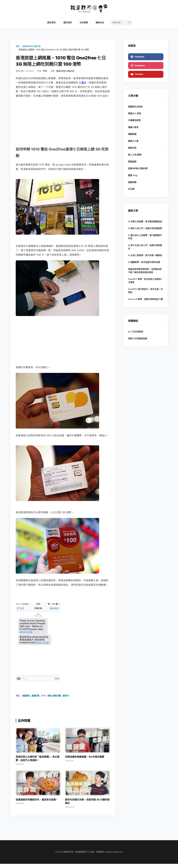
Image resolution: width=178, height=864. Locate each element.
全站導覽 (84, 22)
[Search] (129, 22)
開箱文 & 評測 (134, 113)
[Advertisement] (63, 122)
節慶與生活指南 (135, 106)
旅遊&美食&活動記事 (32, 46)
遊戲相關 (132, 182)
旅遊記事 (35, 695)
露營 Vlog (133, 175)
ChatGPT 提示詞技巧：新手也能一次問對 (145, 291)
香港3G (66, 695)
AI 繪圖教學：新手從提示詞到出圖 (144, 262)
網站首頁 (51, 22)
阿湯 (45, 71)
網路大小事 (133, 141)
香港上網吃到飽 (54, 695)
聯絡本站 (100, 22)
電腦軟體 (132, 134)
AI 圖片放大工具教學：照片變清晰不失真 (145, 237)
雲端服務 (132, 161)
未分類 (131, 189)
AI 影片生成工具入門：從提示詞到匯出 (145, 247)
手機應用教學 (134, 120)
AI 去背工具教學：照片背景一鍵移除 (145, 255)
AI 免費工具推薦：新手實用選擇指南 (145, 221)
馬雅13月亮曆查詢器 (137, 338)
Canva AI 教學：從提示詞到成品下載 (145, 299)
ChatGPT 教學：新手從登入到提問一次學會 (145, 281)
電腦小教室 (133, 127)
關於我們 (67, 22)
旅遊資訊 (26, 695)
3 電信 (82, 82)
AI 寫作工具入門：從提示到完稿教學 (145, 228)
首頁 (18, 46)
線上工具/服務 (134, 154)
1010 (43, 695)
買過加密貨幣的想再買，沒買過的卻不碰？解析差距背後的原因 (144, 271)
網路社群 (132, 147)
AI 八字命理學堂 (135, 331)
